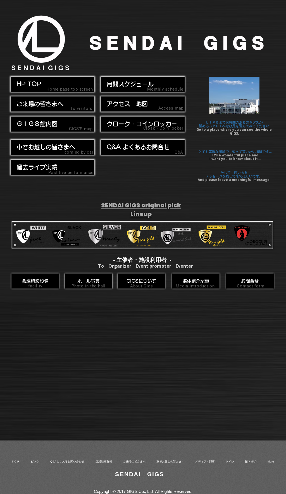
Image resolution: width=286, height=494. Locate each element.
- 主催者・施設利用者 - (142, 259)
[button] (52, 147)
